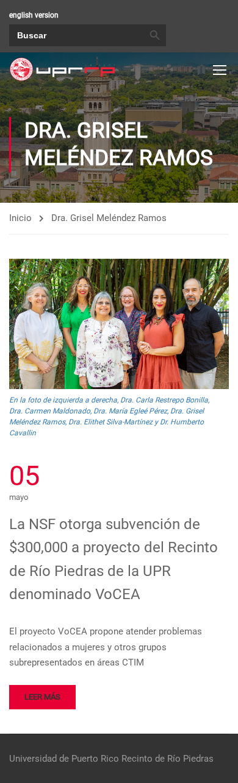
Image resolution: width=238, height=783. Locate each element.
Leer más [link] (42, 696)
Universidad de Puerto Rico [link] (64, 758)
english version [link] (34, 15)
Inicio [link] (20, 217)
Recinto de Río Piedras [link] (167, 758)
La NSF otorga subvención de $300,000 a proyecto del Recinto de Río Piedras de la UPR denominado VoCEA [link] (113, 559)
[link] (62, 69)
